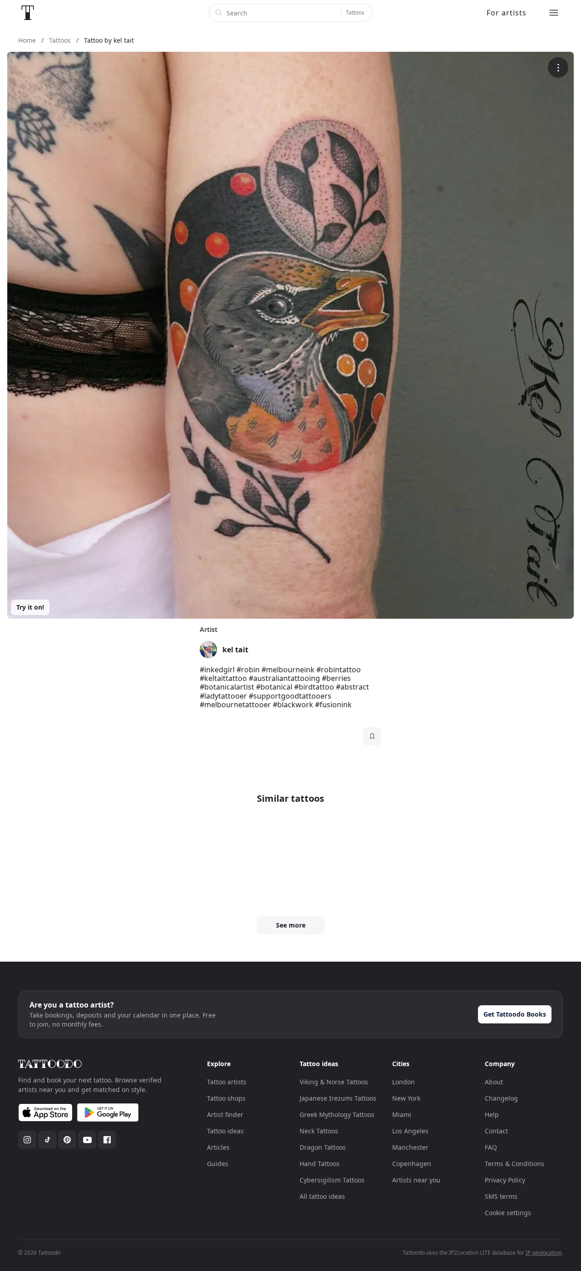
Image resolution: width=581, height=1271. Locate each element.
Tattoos (355, 12)
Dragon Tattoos (323, 1147)
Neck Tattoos (319, 1131)
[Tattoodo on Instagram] (27, 1140)
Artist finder (225, 1114)
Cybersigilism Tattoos (332, 1180)
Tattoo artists (226, 1081)
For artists (507, 13)
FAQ (491, 1147)
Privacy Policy (505, 1180)
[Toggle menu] (554, 12)
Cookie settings (508, 1212)
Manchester (410, 1147)
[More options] (558, 67)
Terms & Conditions (514, 1163)
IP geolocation (543, 1252)
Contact (496, 1131)
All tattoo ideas (322, 1196)
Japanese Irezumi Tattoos (338, 1098)
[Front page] (27, 12)
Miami (401, 1114)
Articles (218, 1147)
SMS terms (501, 1196)
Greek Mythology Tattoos (337, 1114)
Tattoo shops (226, 1098)
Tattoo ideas (225, 1131)
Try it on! (30, 607)
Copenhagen (411, 1163)
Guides (217, 1163)
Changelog (501, 1098)
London (403, 1081)
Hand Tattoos (320, 1163)
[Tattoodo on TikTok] (47, 1140)
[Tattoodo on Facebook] (107, 1140)
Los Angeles (410, 1131)
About (494, 1081)
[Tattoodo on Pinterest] (67, 1140)
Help (492, 1114)
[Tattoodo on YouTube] (87, 1140)
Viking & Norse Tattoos (334, 1081)
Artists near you (416, 1180)
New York (406, 1098)
